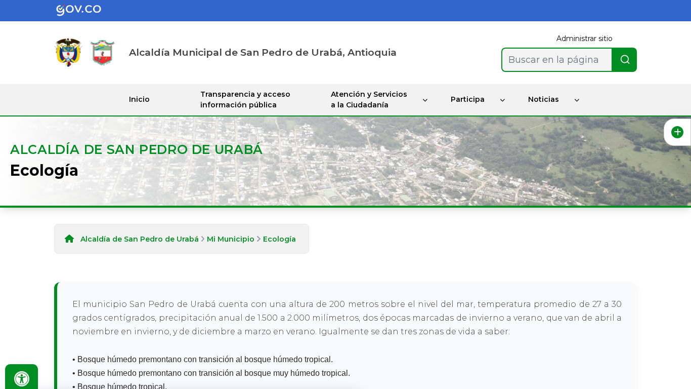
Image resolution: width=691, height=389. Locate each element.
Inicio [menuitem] (139, 99)
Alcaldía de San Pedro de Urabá (139, 239)
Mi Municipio (230, 239)
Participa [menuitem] (468, 99)
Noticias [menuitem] (543, 99)
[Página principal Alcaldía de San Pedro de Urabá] (103, 52)
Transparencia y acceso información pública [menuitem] (245, 99)
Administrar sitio (584, 38)
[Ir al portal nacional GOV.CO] (86, 10)
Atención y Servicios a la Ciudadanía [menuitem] (369, 99)
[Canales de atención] (677, 132)
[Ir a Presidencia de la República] (68, 52)
